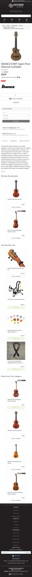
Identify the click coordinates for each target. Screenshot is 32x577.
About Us (16, 521)
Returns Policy (16, 539)
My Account (16, 510)
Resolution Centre (16, 516)
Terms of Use (16, 533)
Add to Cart (16, 307)
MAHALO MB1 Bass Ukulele (14, 199)
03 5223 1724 (16, 574)
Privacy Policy (16, 536)
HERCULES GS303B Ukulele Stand (16, 299)
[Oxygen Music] (16, 5)
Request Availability (17, 98)
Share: (3, 72)
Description (5, 140)
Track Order (16, 513)
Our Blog (16, 524)
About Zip (16, 545)
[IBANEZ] (16, 86)
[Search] (29, 16)
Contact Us (16, 527)
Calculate (16, 121)
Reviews (21, 140)
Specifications (13, 140)
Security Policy (16, 542)
